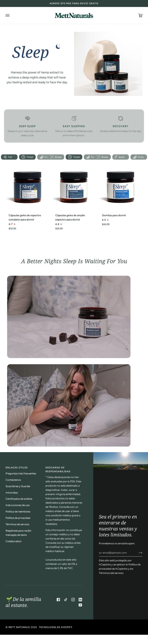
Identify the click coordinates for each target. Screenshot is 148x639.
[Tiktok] (65, 599)
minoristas (12, 492)
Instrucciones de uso (18, 505)
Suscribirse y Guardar (18, 486)
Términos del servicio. (111, 572)
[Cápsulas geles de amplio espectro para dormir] (74, 186)
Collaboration (14, 541)
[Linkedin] (80, 599)
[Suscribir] (137, 553)
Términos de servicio (17, 524)
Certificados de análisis (19, 498)
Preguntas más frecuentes (21, 473)
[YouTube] (80, 605)
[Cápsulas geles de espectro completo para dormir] (27, 186)
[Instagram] (73, 599)
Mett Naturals (19, 627)
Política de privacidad (18, 517)
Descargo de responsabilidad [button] (58, 469)
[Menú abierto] (11, 15)
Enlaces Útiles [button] (17, 467)
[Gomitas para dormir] (120, 186)
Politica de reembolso (18, 511)
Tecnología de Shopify (55, 627)
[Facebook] (58, 599)
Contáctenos (13, 479)
